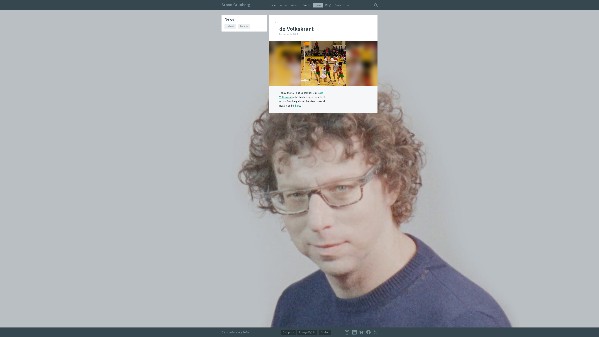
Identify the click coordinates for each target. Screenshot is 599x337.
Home (272, 5)
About (294, 5)
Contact (325, 332)
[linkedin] (354, 332)
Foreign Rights (307, 332)
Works (283, 5)
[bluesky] (361, 332)
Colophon (288, 332)
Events (306, 5)
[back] (321, 21)
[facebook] (368, 332)
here (297, 105)
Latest (230, 26)
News (318, 5)
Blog (328, 5)
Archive (244, 26)
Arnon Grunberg (236, 4)
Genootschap (342, 5)
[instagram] (346, 332)
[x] (375, 332)
